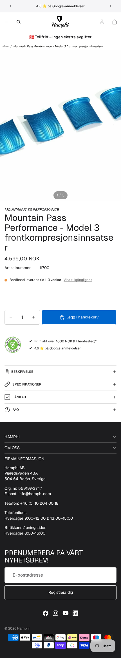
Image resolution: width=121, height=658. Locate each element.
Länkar (19, 397)
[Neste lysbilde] (110, 6)
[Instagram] (55, 613)
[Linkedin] (75, 613)
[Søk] (18, 22)
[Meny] (6, 21)
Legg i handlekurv (82, 317)
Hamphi (23, 628)
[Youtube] (65, 613)
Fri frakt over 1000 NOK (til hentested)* (65, 341)
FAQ (15, 409)
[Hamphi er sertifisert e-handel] (13, 344)
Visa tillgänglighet (78, 280)
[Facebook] (45, 613)
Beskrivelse (22, 371)
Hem (5, 46)
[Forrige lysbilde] (11, 6)
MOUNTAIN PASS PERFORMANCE (32, 209)
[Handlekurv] (114, 22)
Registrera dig (60, 592)
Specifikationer (26, 384)
